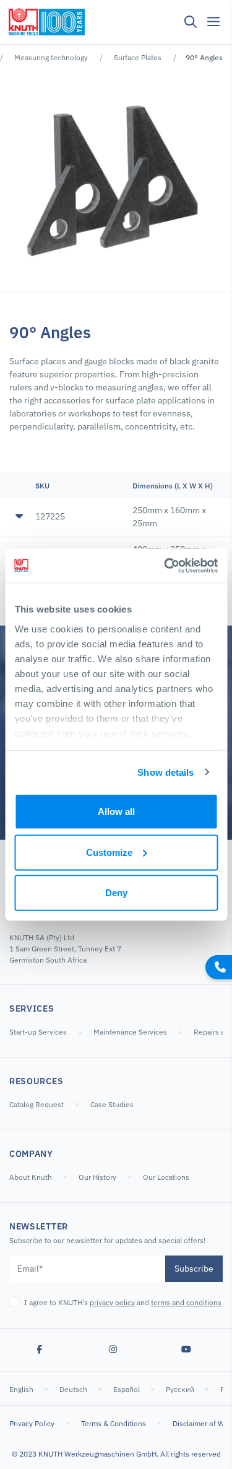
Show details (165, 771)
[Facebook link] (39, 1350)
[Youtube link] (186, 1350)
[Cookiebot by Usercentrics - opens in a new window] (165, 565)
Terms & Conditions (113, 1423)
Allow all (116, 811)
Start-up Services (38, 1031)
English (22, 1389)
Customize (109, 852)
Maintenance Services (130, 1031)
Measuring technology (51, 57)
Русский (181, 1389)
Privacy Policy (31, 1423)
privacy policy (112, 1302)
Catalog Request (36, 1104)
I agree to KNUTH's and (122, 1302)
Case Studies (112, 1104)
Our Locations (166, 1177)
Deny (116, 892)
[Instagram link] (113, 1350)
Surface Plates (137, 57)
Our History (97, 1177)
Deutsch (74, 1389)
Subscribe (193, 1268)
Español (127, 1389)
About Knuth (30, 1177)
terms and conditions (186, 1302)
